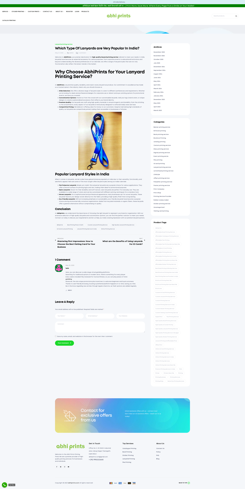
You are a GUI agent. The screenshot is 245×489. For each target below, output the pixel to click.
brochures (158, 288)
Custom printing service (162, 145)
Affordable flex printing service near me (167, 244)
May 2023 (157, 103)
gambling (69, 279)
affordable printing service (163, 252)
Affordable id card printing (163, 248)
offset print (158, 345)
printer (157, 373)
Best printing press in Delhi (75, 225)
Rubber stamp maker (161, 200)
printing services (175, 377)
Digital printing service (162, 152)
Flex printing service (173, 316)
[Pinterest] (60, 467)
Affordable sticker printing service (165, 264)
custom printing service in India (165, 304)
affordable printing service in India (165, 256)
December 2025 (159, 52)
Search (236, 16)
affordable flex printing (162, 240)
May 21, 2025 (59, 53)
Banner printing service (162, 127)
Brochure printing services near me (166, 284)
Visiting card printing (161, 211)
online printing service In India (164, 357)
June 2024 (157, 77)
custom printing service (162, 300)
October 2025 (158, 59)
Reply (70, 290)
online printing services (162, 361)
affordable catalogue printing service (167, 236)
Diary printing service (161, 149)
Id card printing (159, 163)
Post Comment (63, 343)
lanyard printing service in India (87, 229)
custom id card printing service (165, 292)
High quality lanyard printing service (123, 225)
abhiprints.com (73, 483)
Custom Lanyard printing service (97, 225)
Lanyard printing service (63, 44)
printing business (160, 377)
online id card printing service (164, 349)
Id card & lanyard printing (65, 229)
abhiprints (60, 225)
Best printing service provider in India (166, 276)
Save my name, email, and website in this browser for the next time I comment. (85, 336)
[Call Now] (4, 485)
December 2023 (159, 99)
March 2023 (158, 110)
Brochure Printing (160, 138)
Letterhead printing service (163, 171)
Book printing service (161, 134)
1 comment (82, 53)
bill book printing (160, 130)
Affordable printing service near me (166, 260)
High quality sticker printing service (166, 336)
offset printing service (162, 178)
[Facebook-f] (56, 467)
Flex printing (158, 160)
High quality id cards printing (164, 324)
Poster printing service (162, 185)
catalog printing (159, 141)
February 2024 (159, 92)
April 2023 (157, 106)
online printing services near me (165, 365)
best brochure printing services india (166, 272)
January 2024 (158, 95)
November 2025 (159, 55)
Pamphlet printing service (163, 181)
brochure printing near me (163, 280)
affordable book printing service (165, 232)
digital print (158, 316)
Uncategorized (159, 207)
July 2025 (157, 63)
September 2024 (159, 70)
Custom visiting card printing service (166, 312)
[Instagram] (64, 467)
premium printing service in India (165, 369)
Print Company (159, 189)
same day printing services (176, 381)
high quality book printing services (165, 320)
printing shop (159, 381)
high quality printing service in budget (167, 332)
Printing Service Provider (162, 196)
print (180, 369)
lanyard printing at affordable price (166, 340)
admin (71, 53)
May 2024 (157, 81)
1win (67, 268)
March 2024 (158, 88)
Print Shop (157, 192)
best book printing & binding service (166, 268)
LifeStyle (157, 174)
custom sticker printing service (164, 308)
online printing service (108, 229)
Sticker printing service (162, 203)
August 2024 (158, 74)
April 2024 (157, 85)
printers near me (169, 373)
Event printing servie (161, 156)
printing (180, 373)
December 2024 (159, 66)
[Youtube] (68, 467)
